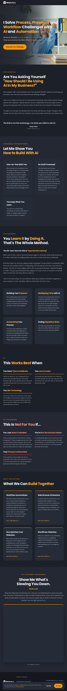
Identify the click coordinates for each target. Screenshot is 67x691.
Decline (48, 686)
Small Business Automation (24, 681)
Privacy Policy (20, 686)
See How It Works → (44, 521)
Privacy (61, 680)
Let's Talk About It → (13, 521)
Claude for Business (22, 677)
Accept (58, 686)
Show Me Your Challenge (15, 47)
